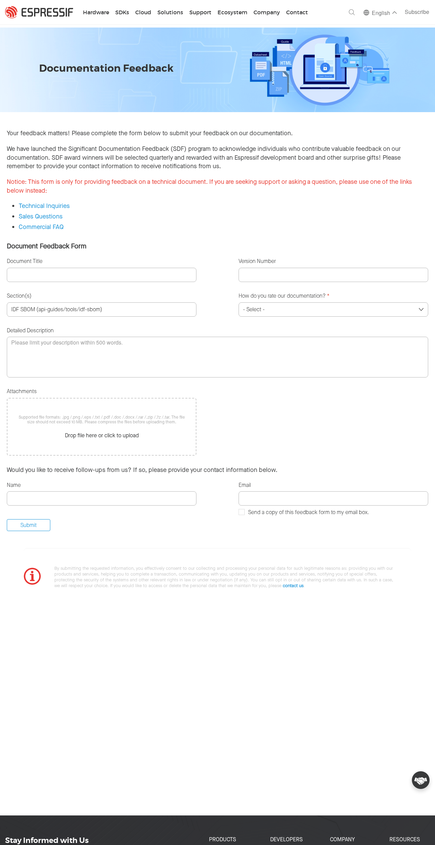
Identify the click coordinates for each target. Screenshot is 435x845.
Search (351, 12)
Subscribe (417, 12)
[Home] (39, 12)
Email (245, 485)
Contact (297, 13)
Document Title (24, 261)
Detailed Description (30, 330)
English (381, 13)
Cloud (143, 13)
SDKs (122, 13)
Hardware (96, 13)
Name (14, 485)
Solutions (170, 13)
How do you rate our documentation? (284, 295)
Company (267, 13)
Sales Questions (41, 216)
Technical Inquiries (44, 206)
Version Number (257, 261)
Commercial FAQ (41, 227)
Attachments (22, 391)
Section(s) (19, 295)
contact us (293, 585)
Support (200, 13)
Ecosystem (232, 13)
